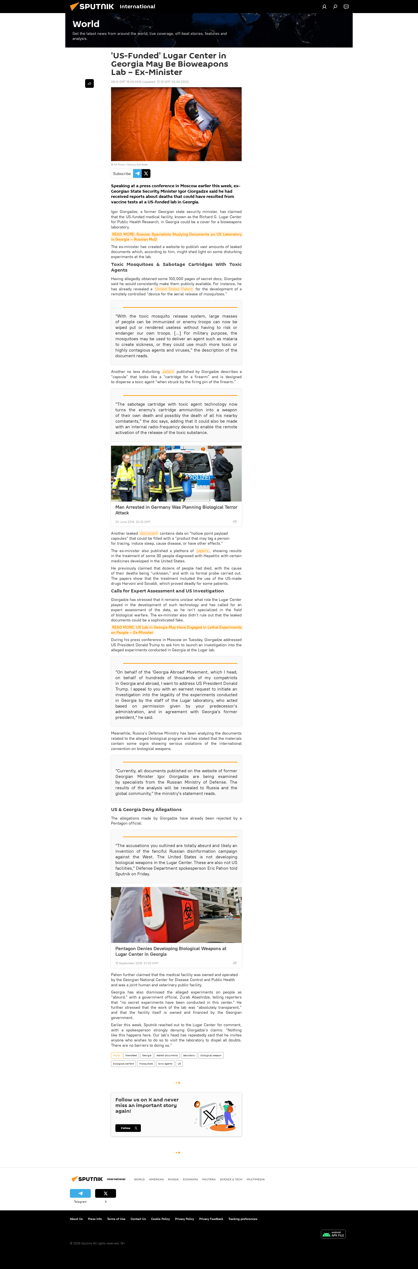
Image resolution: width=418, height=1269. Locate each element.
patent (168, 371)
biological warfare (123, 1063)
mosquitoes (146, 1063)
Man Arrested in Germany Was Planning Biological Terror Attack (176, 509)
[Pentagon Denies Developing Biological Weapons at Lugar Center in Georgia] (176, 915)
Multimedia (256, 1179)
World (116, 1055)
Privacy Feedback (211, 1219)
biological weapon (211, 1055)
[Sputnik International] (93, 12)
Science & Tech (231, 1179)
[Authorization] (324, 6)
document (149, 533)
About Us (76, 1219)
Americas (156, 1179)
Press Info (95, 1219)
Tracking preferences (242, 1219)
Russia (173, 1179)
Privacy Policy (184, 1219)
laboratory (189, 1055)
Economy (190, 1179)
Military (209, 1179)
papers (203, 550)
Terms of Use (116, 1219)
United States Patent (174, 288)
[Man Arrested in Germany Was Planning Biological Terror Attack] (176, 474)
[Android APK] (333, 1235)
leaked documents (167, 1055)
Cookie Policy (160, 1219)
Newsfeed (131, 1055)
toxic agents (165, 1063)
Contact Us (138, 1219)
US (179, 1063)
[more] (235, 521)
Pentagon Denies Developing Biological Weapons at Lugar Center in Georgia (170, 951)
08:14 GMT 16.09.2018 (126, 82)
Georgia (146, 1055)
